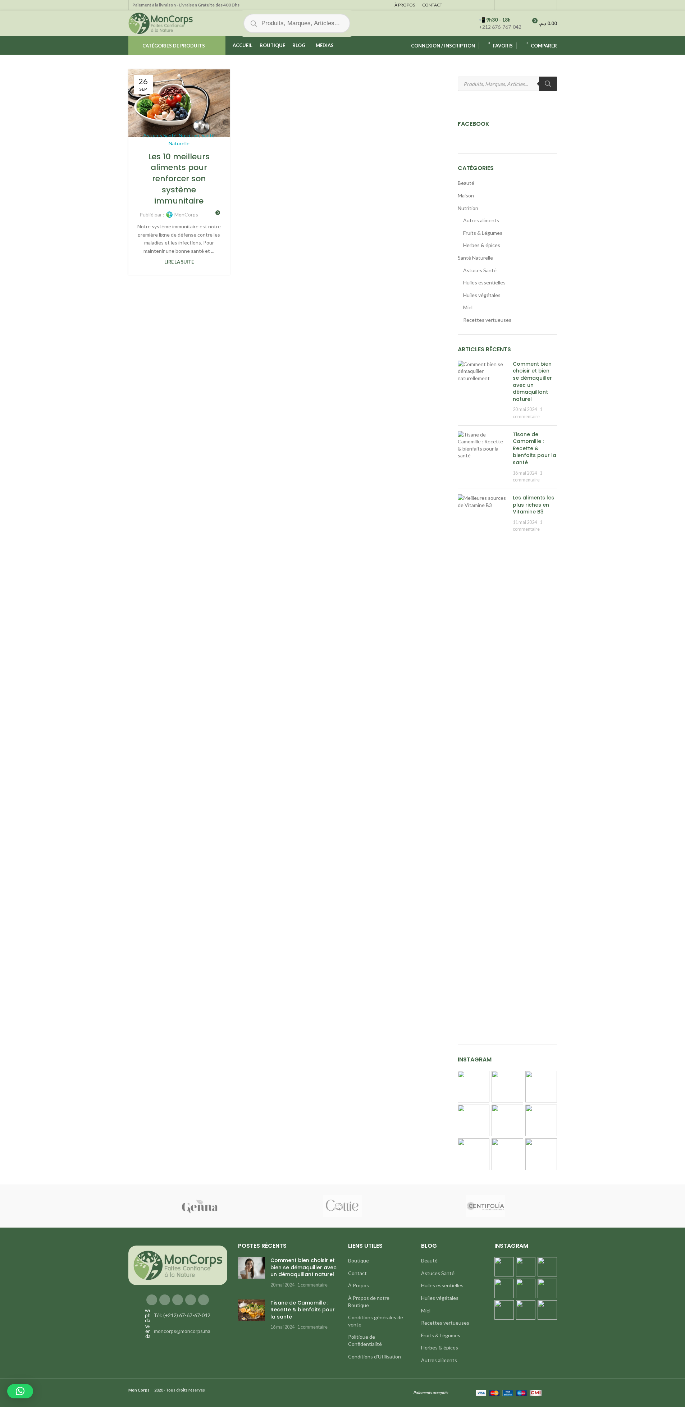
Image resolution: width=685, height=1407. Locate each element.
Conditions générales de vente (375, 1321)
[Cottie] (342, 1206)
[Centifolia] (485, 1206)
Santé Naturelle (475, 258)
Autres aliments (481, 220)
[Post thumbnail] (482, 390)
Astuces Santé (160, 135)
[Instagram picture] (473, 1086)
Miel (467, 307)
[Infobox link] (500, 23)
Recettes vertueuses (487, 320)
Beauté (466, 183)
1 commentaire (312, 1285)
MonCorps (186, 214)
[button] (20, 1391)
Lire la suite (179, 262)
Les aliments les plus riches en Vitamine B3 (533, 504)
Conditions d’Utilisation (374, 1356)
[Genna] (199, 1206)
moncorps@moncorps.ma (182, 1331)
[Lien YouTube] (177, 1299)
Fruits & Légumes (482, 233)
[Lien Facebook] (151, 1299)
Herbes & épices (481, 245)
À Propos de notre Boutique (368, 1301)
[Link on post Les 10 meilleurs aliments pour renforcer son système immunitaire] (179, 103)
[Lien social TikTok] (203, 1299)
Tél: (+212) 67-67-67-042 (182, 1315)
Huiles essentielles (484, 282)
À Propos (358, 1285)
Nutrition (189, 135)
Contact (357, 1273)
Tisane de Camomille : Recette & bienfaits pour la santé (534, 448)
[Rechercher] (548, 84)
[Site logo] (160, 23)
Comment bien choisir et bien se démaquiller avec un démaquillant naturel (532, 381)
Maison (466, 195)
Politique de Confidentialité (365, 1340)
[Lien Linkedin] (190, 1299)
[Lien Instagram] (164, 1299)
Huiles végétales (482, 295)
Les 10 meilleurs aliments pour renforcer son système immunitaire (179, 178)
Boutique (358, 1260)
